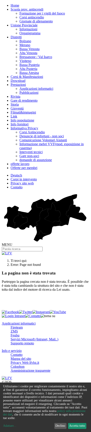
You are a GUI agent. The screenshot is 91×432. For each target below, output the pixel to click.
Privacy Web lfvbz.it (25, 362)
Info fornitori (19, 124)
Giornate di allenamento (36, 21)
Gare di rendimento (24, 100)
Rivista (15, 96)
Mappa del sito (21, 358)
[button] (48, 316)
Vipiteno (25, 61)
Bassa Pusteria (29, 65)
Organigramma (29, 33)
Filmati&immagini (23, 112)
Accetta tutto (77, 425)
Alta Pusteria (28, 69)
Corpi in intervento (24, 179)
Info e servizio (12, 351)
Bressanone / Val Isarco (35, 57)
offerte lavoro (20, 164)
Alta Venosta (28, 53)
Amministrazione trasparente (30, 370)
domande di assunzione (35, 160)
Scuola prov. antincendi (27, 9)
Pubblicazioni (28, 92)
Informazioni (28, 29)
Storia (15, 104)
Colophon (18, 366)
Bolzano (25, 41)
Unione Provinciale (24, 25)
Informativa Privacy (24, 128)
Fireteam (17, 327)
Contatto (17, 187)
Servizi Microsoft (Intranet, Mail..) (34, 339)
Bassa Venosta (29, 49)
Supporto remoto (22, 343)
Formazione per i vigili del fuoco (42, 13)
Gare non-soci (29, 156)
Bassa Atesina (29, 73)
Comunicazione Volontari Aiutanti (43, 140)
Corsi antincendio (31, 17)
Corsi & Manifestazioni (27, 77)
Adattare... (9, 425)
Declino (60, 425)
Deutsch (16, 175)
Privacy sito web (22, 183)
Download (18, 81)
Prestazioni (18, 84)
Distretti (16, 37)
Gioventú (17, 108)
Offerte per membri (24, 168)
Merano (24, 45)
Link (14, 116)
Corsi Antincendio (32, 132)
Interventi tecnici (31, 152)
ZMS (14, 331)
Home (15, 5)
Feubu (15, 335)
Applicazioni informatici (36, 88)
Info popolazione (22, 120)
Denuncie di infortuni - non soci (41, 136)
